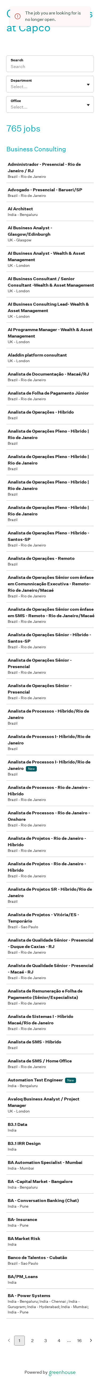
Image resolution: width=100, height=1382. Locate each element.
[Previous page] (9, 1341)
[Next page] (91, 1341)
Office (16, 101)
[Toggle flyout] (88, 84)
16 (79, 1340)
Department (21, 80)
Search (17, 60)
